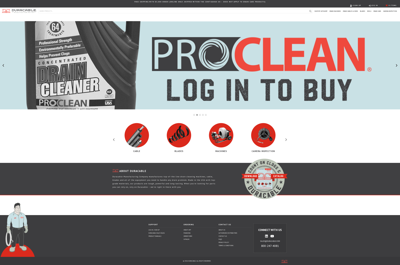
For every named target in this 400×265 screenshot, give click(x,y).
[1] (194, 115)
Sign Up (357, 5)
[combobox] (174, 11)
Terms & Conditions (226, 245)
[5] (205, 115)
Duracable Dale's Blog (157, 233)
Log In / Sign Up (154, 230)
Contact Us (223, 236)
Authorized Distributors (228, 233)
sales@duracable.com (270, 241)
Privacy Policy (224, 242)
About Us (222, 230)
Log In (374, 5)
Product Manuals (155, 236)
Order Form (188, 236)
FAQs (220, 239)
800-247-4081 (270, 246)
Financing (187, 233)
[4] (202, 115)
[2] (197, 115)
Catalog (186, 239)
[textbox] (174, 11)
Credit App (187, 230)
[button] (310, 11)
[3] (200, 115)
